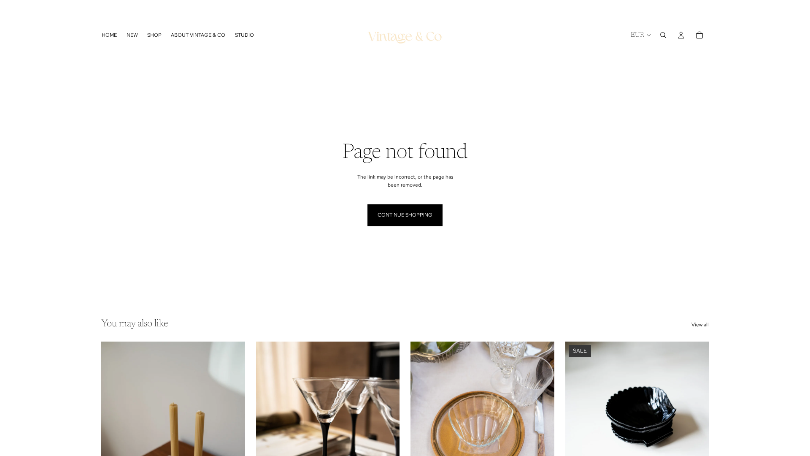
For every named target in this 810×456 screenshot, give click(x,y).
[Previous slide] (114, 431)
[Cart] (699, 35)
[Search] (663, 35)
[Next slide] (232, 431)
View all (700, 324)
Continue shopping (405, 215)
